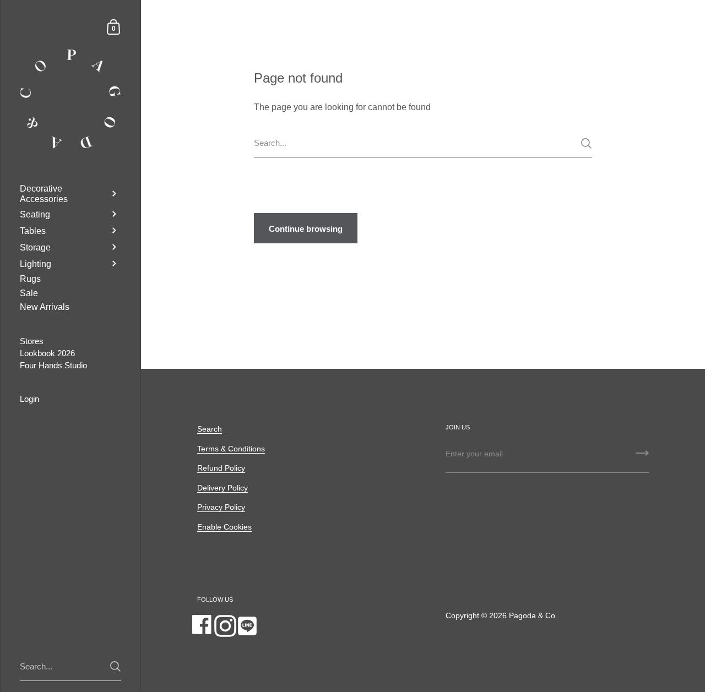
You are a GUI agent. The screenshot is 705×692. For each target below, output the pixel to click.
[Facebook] (203, 626)
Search (209, 429)
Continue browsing (306, 228)
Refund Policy (221, 468)
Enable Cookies (224, 527)
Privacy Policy (221, 507)
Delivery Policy (222, 488)
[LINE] (247, 626)
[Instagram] (225, 626)
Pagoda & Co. (533, 616)
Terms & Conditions (231, 449)
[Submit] (586, 143)
